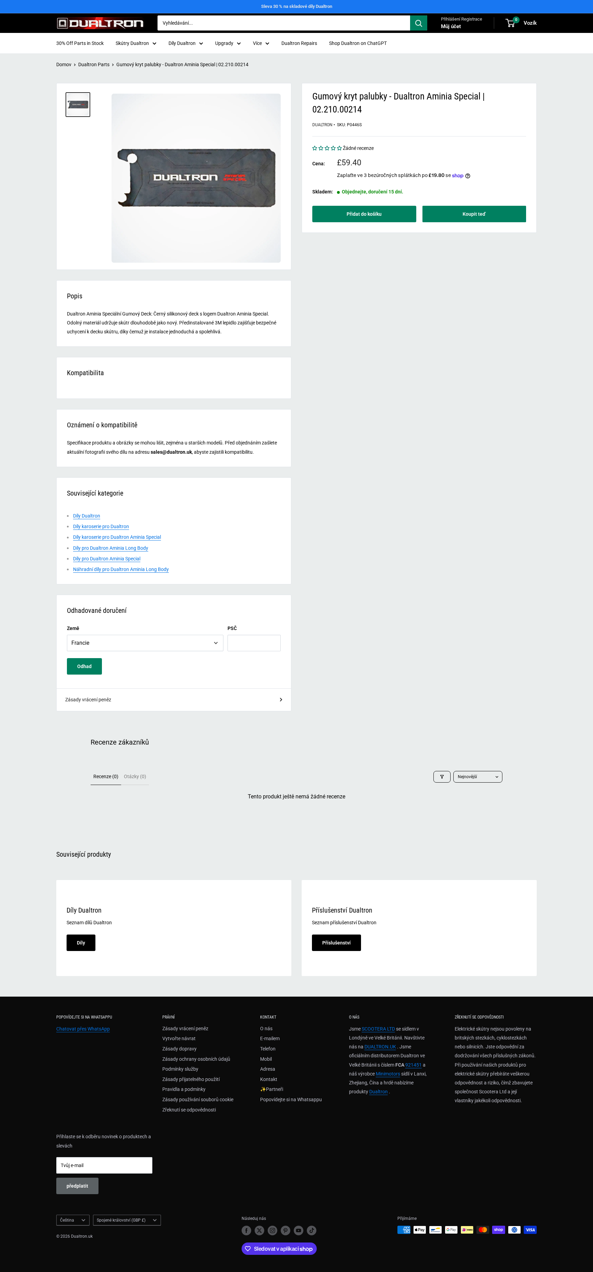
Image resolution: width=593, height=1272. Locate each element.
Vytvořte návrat (179, 1038)
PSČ (232, 628)
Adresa (267, 1069)
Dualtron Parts (93, 64)
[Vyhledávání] (418, 23)
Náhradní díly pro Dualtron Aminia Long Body (121, 569)
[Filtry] (442, 777)
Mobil (266, 1059)
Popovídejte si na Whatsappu (291, 1099)
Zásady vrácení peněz (88, 699)
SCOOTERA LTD (378, 1029)
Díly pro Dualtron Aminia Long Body (110, 548)
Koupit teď (474, 214)
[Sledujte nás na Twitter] (259, 1230)
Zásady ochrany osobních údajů (196, 1059)
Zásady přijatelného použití (191, 1079)
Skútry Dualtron (132, 43)
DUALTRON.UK (380, 1046)
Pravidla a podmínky (184, 1089)
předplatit (77, 1186)
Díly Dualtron (182, 43)
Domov (63, 64)
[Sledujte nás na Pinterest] (285, 1230)
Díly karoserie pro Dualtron (101, 526)
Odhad (84, 666)
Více (257, 43)
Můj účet (451, 26)
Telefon (268, 1048)
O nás (266, 1028)
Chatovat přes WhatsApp (83, 1029)
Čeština (67, 1220)
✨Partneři (271, 1089)
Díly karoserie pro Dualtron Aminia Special (117, 537)
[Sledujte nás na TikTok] (311, 1230)
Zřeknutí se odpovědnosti (189, 1110)
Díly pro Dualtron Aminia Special (106, 558)
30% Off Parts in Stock (80, 43)
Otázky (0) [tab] (135, 776)
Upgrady (224, 43)
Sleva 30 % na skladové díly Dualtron (296, 6)
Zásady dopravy (179, 1048)
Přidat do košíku (364, 214)
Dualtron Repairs (299, 43)
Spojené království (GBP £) (121, 1220)
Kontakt (268, 1079)
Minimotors (388, 1074)
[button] (327, 148)
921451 (413, 1065)
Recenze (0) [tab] (105, 776)
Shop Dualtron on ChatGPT (358, 43)
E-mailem (270, 1038)
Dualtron (322, 124)
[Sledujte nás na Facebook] (246, 1230)
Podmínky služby (180, 1069)
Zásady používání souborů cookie (197, 1099)
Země (73, 628)
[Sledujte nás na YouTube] (298, 1230)
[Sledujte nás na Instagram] (272, 1230)
